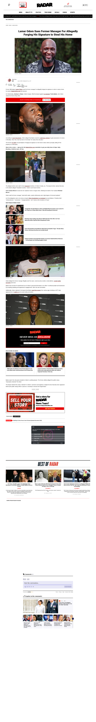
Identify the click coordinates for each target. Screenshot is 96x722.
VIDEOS (65, 12)
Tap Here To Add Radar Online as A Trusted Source (30, 99)
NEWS (20, 12)
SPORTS (72, 12)
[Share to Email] (23, 84)
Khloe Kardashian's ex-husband (37, 198)
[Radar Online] (45, 5)
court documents (16, 138)
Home (7, 25)
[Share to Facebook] (10, 84)
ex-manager (47, 94)
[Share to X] (14, 84)
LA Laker (14, 142)
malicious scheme (45, 138)
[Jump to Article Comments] (6, 84)
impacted (27, 186)
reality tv (16, 292)
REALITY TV (29, 12)
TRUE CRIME (47, 12)
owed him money (36, 290)
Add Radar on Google (23, 86)
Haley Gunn (14, 79)
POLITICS (38, 12)
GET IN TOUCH (50, 409)
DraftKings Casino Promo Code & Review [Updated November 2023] (27, 420)
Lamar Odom (15, 25)
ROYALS (57, 12)
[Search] (9, 5)
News (10, 25)
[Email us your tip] (22, 7)
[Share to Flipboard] (19, 84)
